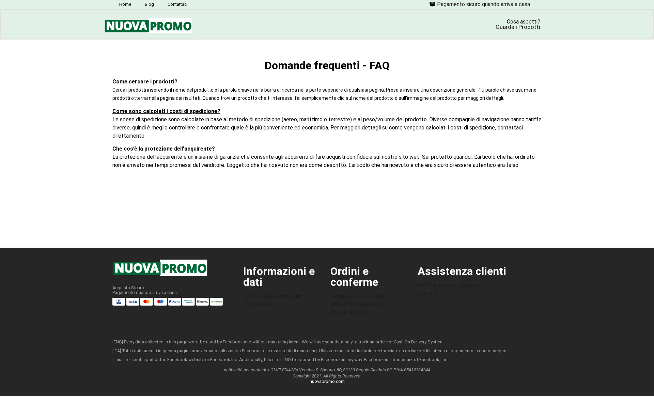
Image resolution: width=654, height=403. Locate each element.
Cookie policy (259, 304)
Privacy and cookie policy (273, 296)
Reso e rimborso (349, 312)
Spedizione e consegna (358, 296)
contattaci (510, 127)
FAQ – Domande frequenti (449, 285)
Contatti (428, 293)
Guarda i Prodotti (518, 27)
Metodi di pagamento (356, 304)
